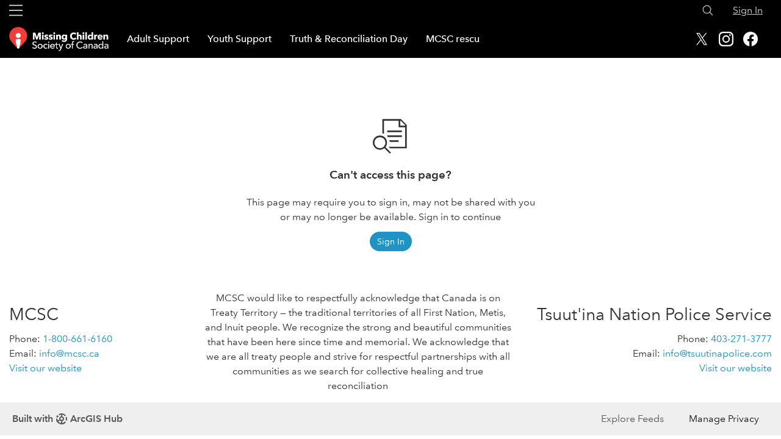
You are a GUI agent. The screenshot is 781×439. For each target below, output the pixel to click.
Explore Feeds (632, 418)
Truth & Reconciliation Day (349, 39)
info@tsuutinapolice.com (717, 353)
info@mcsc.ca (69, 353)
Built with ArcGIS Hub (67, 418)
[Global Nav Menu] (16, 10)
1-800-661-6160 (77, 338)
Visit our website (45, 368)
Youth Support (239, 39)
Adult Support (158, 39)
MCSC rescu (453, 39)
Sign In (748, 10)
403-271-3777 (741, 338)
